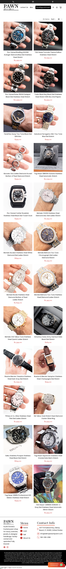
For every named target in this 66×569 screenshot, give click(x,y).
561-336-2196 (45, 537)
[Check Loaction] (53, 2)
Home (25, 527)
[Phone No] (13, 2)
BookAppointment (43, 7)
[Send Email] (33, 2)
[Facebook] (4, 547)
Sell (24, 534)
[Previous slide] (6, 36)
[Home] (11, 7)
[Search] (53, 7)
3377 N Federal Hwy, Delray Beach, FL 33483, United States (50, 529)
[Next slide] (29, 36)
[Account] (57, 7)
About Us (26, 538)
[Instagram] (7, 547)
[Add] (29, 47)
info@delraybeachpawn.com (51, 534)
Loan (25, 531)
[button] (53, 19)
